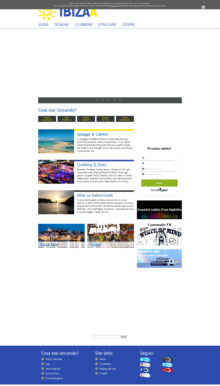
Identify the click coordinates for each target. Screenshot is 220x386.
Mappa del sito (108, 368)
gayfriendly (67, 118)
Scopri (95, 244)
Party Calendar (54, 359)
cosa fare (107, 24)
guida (43, 24)
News (103, 359)
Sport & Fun (52, 373)
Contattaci (105, 364)
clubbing (84, 24)
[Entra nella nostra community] (159, 244)
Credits (103, 373)
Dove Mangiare (54, 378)
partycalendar (47, 118)
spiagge (62, 24)
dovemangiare (125, 118)
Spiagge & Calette (92, 134)
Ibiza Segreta (53, 368)
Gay (48, 364)
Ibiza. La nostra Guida (95, 195)
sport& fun (105, 118)
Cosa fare (49, 244)
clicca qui (114, 6)
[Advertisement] (159, 124)
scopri (129, 24)
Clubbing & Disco (92, 164)
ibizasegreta (86, 118)
